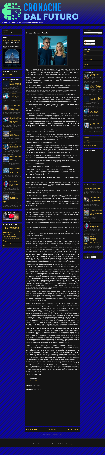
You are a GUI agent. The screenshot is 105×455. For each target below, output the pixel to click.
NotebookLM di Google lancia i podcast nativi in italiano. (15, 158)
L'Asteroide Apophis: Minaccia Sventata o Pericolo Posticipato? (95, 199)
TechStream (23, 25)
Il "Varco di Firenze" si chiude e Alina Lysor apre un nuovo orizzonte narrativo (14, 107)
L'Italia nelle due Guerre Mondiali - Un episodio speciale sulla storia (11, 228)
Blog (85, 56)
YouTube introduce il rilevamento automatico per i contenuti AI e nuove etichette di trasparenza (15, 120)
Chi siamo (13, 25)
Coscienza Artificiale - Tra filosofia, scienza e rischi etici (11, 231)
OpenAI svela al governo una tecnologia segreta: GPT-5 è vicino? (15, 183)
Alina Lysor (86, 51)
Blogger (71, 444)
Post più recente (31, 429)
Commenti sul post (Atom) (55, 434)
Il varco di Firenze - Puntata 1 (11, 40)
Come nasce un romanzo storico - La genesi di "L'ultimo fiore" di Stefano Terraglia (12, 240)
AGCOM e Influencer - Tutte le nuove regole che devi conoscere (12, 235)
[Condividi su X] (33, 378)
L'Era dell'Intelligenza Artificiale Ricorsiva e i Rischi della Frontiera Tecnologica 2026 (14, 170)
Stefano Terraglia (51, 25)
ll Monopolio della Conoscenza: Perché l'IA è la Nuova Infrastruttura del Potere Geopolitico (15, 134)
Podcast (86, 64)
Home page (52, 429)
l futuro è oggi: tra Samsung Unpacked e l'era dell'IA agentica (14, 95)
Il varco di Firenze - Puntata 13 (95, 75)
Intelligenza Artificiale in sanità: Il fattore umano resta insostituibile (15, 146)
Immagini (86, 61)
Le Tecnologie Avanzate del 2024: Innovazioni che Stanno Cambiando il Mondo (96, 212)
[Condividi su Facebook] (35, 378)
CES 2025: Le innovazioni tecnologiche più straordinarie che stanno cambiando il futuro (11, 198)
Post (87, 41)
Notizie (6, 25)
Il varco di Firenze (35, 381)
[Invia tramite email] (30, 378)
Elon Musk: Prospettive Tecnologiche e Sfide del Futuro (92, 187)
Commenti (88, 43)
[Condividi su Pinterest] (36, 378)
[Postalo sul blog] (32, 378)
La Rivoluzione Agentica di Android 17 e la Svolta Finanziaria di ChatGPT (15, 83)
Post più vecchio (73, 429)
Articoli (85, 54)
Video (85, 66)
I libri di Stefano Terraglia (90, 145)
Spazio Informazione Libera (36, 25)
